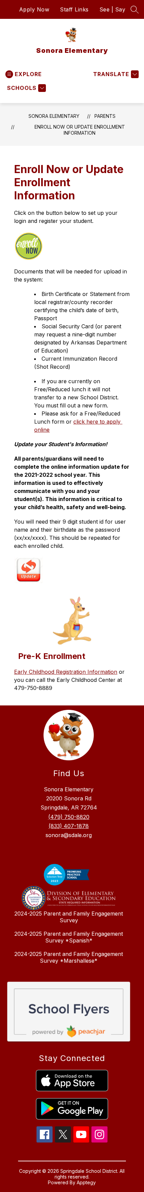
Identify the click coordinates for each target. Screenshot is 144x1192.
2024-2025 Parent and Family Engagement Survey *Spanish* (68, 937)
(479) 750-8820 (68, 817)
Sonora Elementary (53, 116)
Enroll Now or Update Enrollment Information (79, 130)
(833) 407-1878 (69, 826)
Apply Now (34, 9)
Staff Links (74, 9)
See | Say (112, 9)
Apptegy (86, 1182)
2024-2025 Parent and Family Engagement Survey (68, 917)
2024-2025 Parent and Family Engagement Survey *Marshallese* (68, 957)
